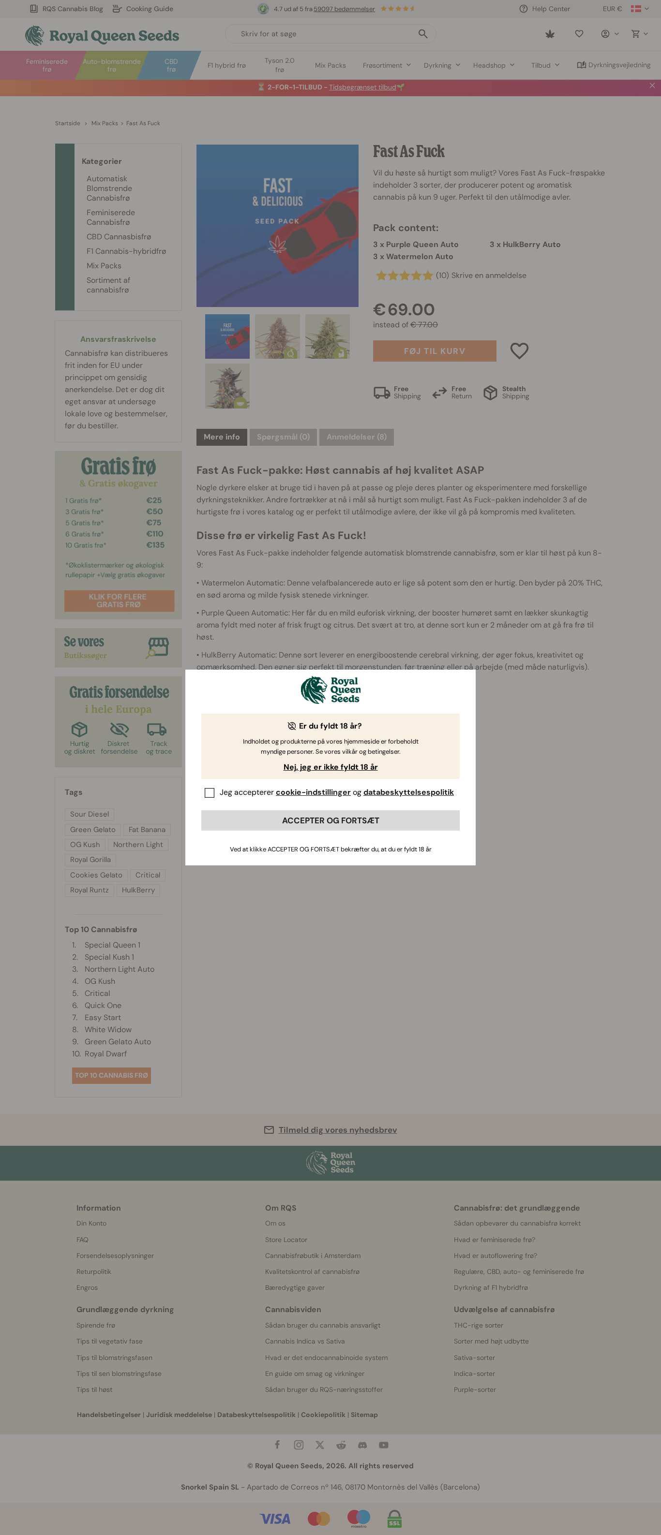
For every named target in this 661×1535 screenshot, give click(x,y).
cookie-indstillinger (313, 792)
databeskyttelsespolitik (408, 792)
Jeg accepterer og (337, 792)
